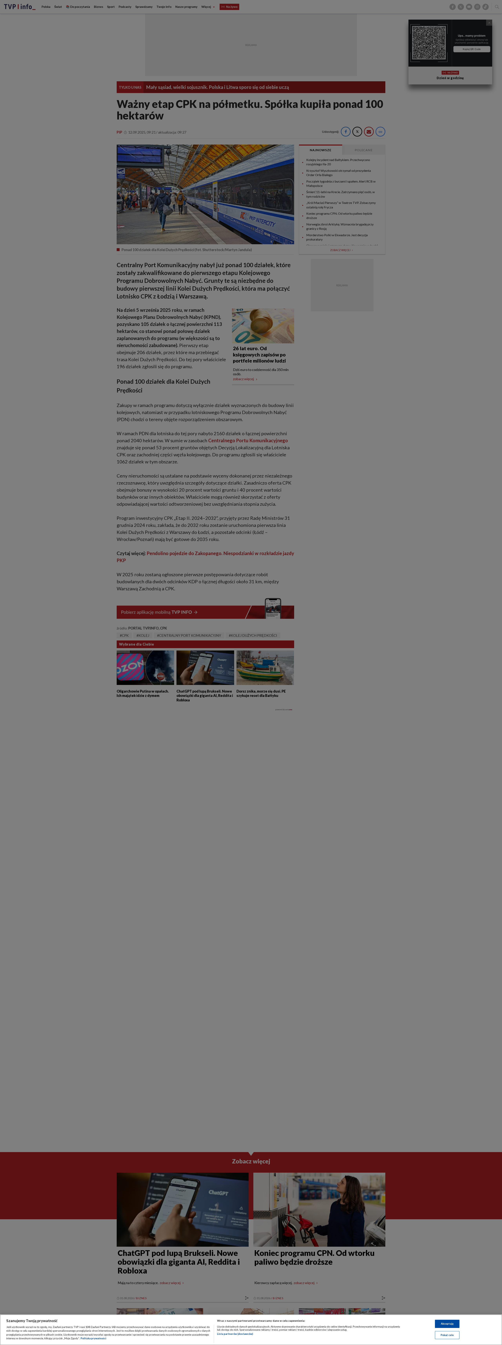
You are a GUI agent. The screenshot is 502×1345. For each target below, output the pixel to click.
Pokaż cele (447, 1334)
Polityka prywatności (93, 1338)
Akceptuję (447, 1323)
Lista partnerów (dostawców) (235, 1333)
